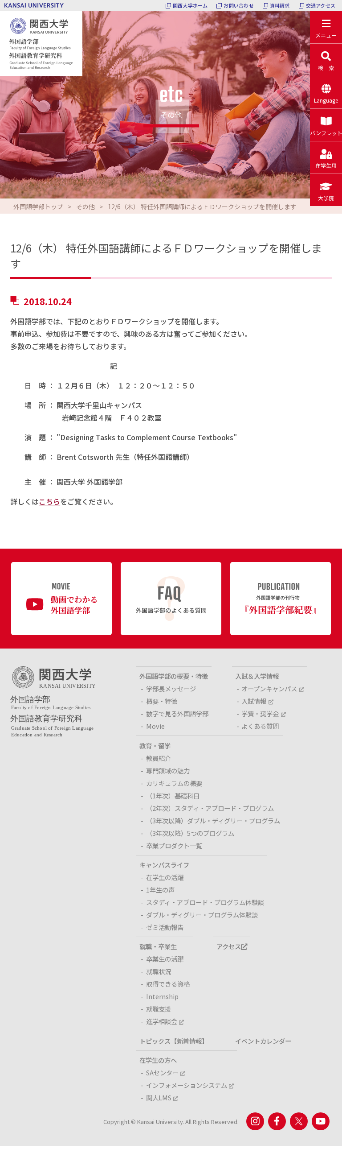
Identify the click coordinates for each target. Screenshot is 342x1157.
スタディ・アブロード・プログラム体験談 (205, 902)
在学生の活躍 (164, 877)
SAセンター (162, 1072)
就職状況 (158, 971)
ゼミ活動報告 (164, 927)
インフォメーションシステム (186, 1085)
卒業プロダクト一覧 (174, 845)
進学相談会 (161, 1021)
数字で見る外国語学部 (177, 713)
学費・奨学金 (260, 713)
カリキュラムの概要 (174, 783)
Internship (162, 996)
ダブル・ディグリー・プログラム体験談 (202, 914)
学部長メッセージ (171, 688)
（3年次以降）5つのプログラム (190, 833)
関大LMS (158, 1097)
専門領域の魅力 (168, 770)
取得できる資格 (168, 983)
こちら (49, 501)
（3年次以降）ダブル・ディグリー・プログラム (213, 820)
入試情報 (253, 701)
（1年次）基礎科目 (173, 795)
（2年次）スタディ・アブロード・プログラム (210, 808)
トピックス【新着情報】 (173, 1040)
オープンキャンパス (269, 688)
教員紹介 (158, 758)
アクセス (228, 946)
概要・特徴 (161, 701)
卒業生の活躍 (164, 958)
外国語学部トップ (38, 206)
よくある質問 (260, 726)
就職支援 (158, 1008)
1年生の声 (160, 889)
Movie (155, 726)
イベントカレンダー (263, 1040)
